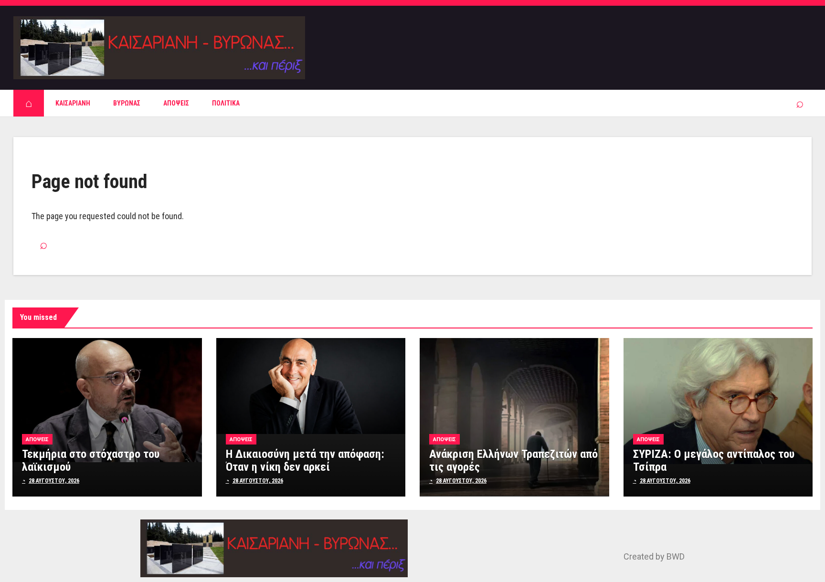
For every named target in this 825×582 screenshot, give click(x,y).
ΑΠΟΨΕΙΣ (176, 103)
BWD (675, 556)
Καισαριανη (72, 103)
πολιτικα (226, 103)
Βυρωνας (126, 103)
